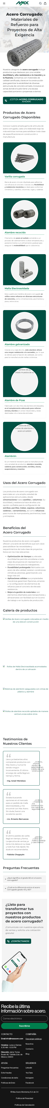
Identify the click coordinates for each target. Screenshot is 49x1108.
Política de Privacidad (24, 1098)
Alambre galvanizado (17, 344)
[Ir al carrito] (45, 3)
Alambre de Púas (15, 400)
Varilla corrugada (15, 176)
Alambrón (10, 456)
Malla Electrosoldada (17, 288)
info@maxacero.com (14, 1039)
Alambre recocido (15, 232)
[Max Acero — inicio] (22, 3)
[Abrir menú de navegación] (4, 3)
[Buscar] (40, 3)
